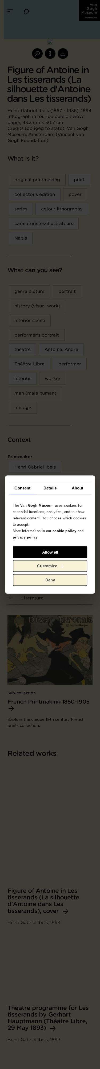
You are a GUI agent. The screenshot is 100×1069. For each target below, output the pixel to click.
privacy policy (25, 537)
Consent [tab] (22, 488)
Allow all (50, 552)
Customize (47, 566)
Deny (50, 580)
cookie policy (65, 531)
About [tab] (77, 488)
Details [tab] (50, 488)
